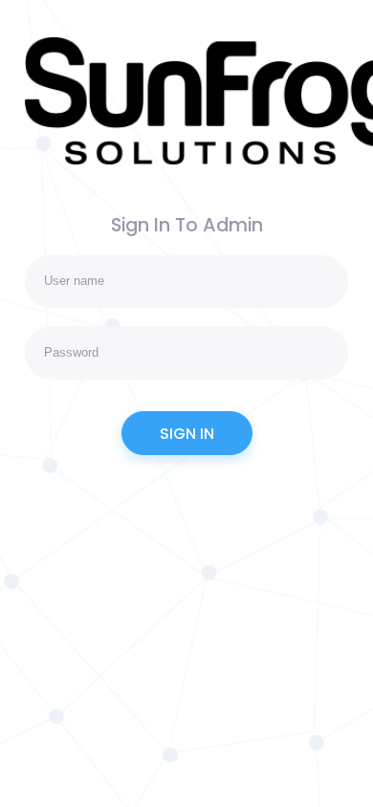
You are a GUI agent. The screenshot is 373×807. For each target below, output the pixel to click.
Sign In (187, 434)
